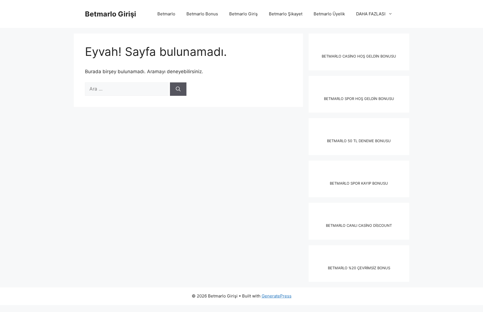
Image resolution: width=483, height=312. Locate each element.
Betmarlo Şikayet (285, 13)
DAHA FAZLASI (370, 13)
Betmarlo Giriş (243, 13)
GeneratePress (277, 296)
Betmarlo (166, 13)
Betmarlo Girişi (110, 14)
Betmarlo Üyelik (329, 13)
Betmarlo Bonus (202, 13)
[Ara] (178, 89)
